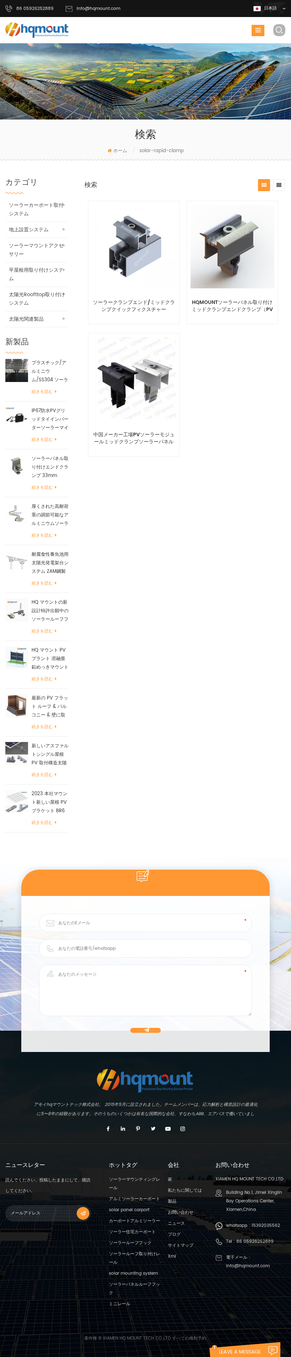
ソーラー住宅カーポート (132, 1232)
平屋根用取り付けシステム (36, 274)
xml (172, 1256)
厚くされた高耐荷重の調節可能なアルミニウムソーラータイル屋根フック (50, 515)
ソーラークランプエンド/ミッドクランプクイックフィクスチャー (134, 306)
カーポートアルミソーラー (134, 1221)
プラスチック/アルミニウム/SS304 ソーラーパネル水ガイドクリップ (50, 371)
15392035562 (266, 1225)
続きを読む (42, 391)
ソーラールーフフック (130, 1243)
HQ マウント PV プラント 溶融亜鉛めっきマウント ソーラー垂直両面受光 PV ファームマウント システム (50, 659)
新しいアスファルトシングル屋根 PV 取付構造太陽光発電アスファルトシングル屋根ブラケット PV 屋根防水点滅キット (50, 755)
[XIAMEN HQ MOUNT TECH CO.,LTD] (37, 30)
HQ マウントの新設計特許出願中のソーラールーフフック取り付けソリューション (50, 611)
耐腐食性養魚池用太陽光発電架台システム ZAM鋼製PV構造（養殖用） (50, 563)
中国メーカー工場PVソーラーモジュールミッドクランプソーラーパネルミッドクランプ (134, 438)
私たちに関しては (185, 1190)
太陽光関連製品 (26, 319)
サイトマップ (180, 1245)
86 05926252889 (255, 1241)
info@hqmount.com (98, 8)
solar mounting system (133, 1273)
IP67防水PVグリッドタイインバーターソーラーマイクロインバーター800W (50, 419)
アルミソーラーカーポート (134, 1199)
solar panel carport (129, 1210)
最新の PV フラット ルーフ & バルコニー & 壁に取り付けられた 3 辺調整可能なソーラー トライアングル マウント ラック (50, 707)
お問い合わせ (180, 1212)
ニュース (176, 1223)
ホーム (120, 151)
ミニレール (119, 1304)
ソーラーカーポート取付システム (36, 209)
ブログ (174, 1234)
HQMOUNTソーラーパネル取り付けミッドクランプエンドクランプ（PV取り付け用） (232, 306)
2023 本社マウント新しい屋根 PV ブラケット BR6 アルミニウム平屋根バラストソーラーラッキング (50, 802)
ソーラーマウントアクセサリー (36, 250)
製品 (172, 1201)
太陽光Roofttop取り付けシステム (37, 298)
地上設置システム (29, 230)
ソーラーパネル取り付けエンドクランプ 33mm (50, 467)
